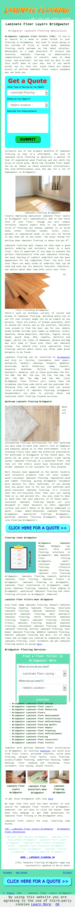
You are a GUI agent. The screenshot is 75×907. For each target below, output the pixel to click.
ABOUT (47, 18)
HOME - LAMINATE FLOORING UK (37, 857)
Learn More (41, 904)
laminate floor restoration (22, 585)
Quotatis (45, 751)
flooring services (16, 594)
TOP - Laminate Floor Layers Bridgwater (29, 829)
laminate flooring (34, 582)
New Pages (21, 872)
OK (58, 904)
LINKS (40, 18)
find (13, 605)
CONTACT (56, 18)
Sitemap (7, 872)
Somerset (52, 594)
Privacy (67, 872)
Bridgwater (63, 357)
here (39, 644)
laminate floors (53, 579)
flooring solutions (51, 552)
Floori (10, 893)
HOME (33, 18)
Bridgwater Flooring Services (25, 649)
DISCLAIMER (66, 18)
